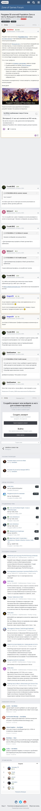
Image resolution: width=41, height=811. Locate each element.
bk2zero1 (20, 233)
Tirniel (13, 772)
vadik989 (14, 662)
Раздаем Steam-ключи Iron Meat (16, 460)
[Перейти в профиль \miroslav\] (9, 783)
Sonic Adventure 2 (14, 517)
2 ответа (13, 744)
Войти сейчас (20, 435)
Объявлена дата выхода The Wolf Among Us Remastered (23, 555)
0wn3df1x (14, 533)
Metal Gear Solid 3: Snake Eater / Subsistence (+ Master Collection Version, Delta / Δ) (20, 540)
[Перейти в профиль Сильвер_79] (9, 768)
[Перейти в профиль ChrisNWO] (4, 582)
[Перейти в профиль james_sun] (4, 556)
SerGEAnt (8, 19)
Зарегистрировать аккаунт (20, 423)
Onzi (15, 738)
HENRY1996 (15, 544)
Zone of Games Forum (12, 7)
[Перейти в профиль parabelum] (4, 613)
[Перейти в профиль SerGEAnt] (4, 30)
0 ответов (14, 722)
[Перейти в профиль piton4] (9, 778)
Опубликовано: (15, 31)
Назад (6, 25)
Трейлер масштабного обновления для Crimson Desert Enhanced (23, 683)
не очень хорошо (7, 38)
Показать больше (20, 792)
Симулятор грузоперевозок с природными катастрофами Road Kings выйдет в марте (23, 644)
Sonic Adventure (13, 524)
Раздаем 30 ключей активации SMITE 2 (18, 469)
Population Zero (23, 36)
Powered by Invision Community (20, 808)
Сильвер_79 (15, 767)
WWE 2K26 (10, 486)
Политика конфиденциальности (17, 806)
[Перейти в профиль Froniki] (4, 187)
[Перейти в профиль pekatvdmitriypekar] (4, 487)
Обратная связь (34, 806)
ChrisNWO (14, 583)
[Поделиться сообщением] (38, 31)
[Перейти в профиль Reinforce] (4, 629)
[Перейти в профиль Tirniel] (9, 773)
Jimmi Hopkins (10, 727)
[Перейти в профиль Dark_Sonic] (4, 508)
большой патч (16, 44)
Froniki (19, 257)
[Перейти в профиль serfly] (3, 749)
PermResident (15, 496)
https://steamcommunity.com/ (12, 286)
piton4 (13, 777)
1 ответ (14, 711)
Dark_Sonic (15, 511)
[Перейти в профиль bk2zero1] (4, 212)
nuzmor (19, 193)
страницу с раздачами (19, 63)
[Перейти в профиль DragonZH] (4, 297)
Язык (3, 806)
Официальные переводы (16, 531)
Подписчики (18, 442)
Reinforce (14, 630)
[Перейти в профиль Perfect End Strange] (3, 717)
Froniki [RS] (11, 186)
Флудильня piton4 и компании (16, 493)
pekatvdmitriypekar (17, 488)
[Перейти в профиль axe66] (3, 706)
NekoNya (9, 738)
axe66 (8, 706)
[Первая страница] (2, 25)
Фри (13, 787)
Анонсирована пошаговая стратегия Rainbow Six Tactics (23, 571)
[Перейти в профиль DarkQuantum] (4, 353)
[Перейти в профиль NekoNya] (3, 738)
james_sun (15, 557)
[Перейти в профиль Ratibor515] (4, 572)
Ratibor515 (15, 573)
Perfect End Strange (12, 716)
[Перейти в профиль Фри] (9, 788)
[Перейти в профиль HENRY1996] (4, 539)
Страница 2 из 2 (20, 25)
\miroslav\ (14, 782)
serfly (8, 748)
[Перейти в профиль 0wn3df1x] (4, 532)
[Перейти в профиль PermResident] (4, 494)
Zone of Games (26, 65)
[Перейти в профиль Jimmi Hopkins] (3, 728)
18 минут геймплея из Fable (15, 597)
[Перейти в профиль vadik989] (4, 661)
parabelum (15, 614)
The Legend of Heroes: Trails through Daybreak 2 (20, 628)
